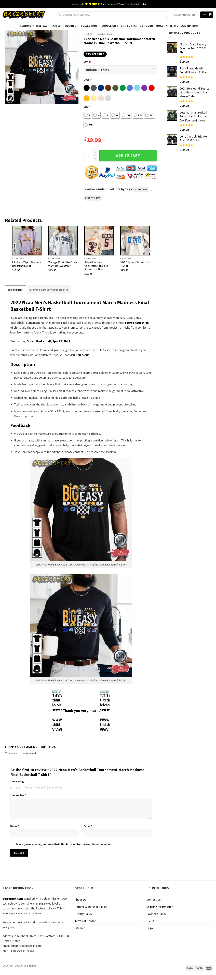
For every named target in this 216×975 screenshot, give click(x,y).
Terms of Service (85, 921)
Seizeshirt (83, 355)
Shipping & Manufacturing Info (49, 289)
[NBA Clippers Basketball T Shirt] (135, 240)
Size (87, 106)
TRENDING (25, 25)
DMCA (150, 921)
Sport (31, 341)
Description (15, 289)
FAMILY (56, 25)
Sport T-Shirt (93, 198)
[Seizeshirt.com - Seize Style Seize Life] (24, 15)
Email (88, 826)
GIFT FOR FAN (129, 25)
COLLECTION (89, 25)
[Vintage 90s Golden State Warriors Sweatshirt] (63, 240)
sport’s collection (137, 323)
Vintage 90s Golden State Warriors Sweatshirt (62, 264)
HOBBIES (70, 25)
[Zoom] (10, 99)
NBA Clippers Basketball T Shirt (134, 264)
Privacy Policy (83, 914)
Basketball (105, 33)
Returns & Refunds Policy (91, 907)
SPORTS (88, 33)
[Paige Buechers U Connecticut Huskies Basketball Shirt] (99, 240)
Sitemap (80, 928)
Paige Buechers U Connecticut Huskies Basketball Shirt (96, 266)
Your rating (17, 781)
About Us (80, 900)
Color (88, 79)
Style (87, 61)
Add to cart (128, 155)
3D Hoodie (147, 25)
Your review (18, 795)
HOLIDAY (41, 25)
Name (14, 826)
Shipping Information (159, 907)
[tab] (15, 290)
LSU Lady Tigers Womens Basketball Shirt (26, 264)
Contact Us (153, 900)
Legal (149, 928)
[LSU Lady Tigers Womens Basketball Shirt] (26, 240)
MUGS (159, 25)
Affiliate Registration (182, 25)
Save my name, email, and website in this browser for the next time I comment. (64, 844)
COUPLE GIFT (110, 25)
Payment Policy (156, 914)
